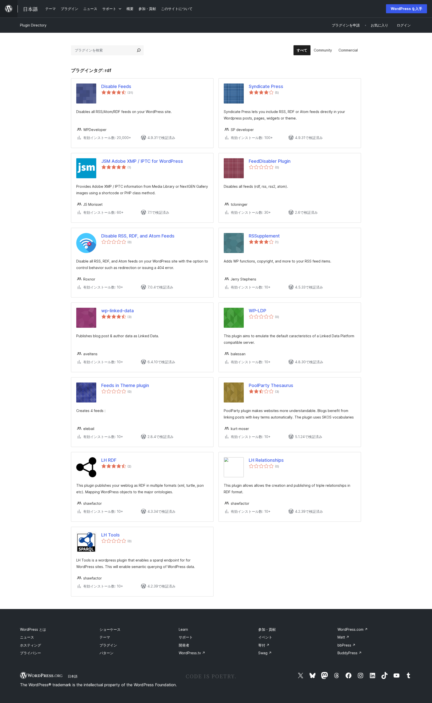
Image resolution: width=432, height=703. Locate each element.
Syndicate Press (266, 86)
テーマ (105, 637)
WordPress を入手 (406, 8)
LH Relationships (266, 460)
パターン (107, 653)
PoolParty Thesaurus (271, 385)
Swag (265, 653)
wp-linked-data (117, 310)
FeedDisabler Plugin (269, 161)
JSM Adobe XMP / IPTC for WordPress (142, 161)
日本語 (73, 676)
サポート (186, 637)
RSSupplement (264, 235)
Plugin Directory (33, 25)
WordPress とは (33, 629)
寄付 (264, 645)
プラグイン (108, 645)
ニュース (27, 637)
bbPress (347, 645)
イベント (265, 637)
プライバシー (30, 653)
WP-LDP (257, 310)
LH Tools (110, 535)
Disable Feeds (116, 86)
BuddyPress (350, 653)
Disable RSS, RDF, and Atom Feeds (137, 235)
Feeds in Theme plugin (125, 385)
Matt (343, 637)
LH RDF (108, 460)
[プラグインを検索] (139, 50)
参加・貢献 (267, 629)
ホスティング (30, 645)
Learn (183, 629)
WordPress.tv (192, 653)
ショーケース (110, 629)
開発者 (184, 645)
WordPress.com (353, 629)
